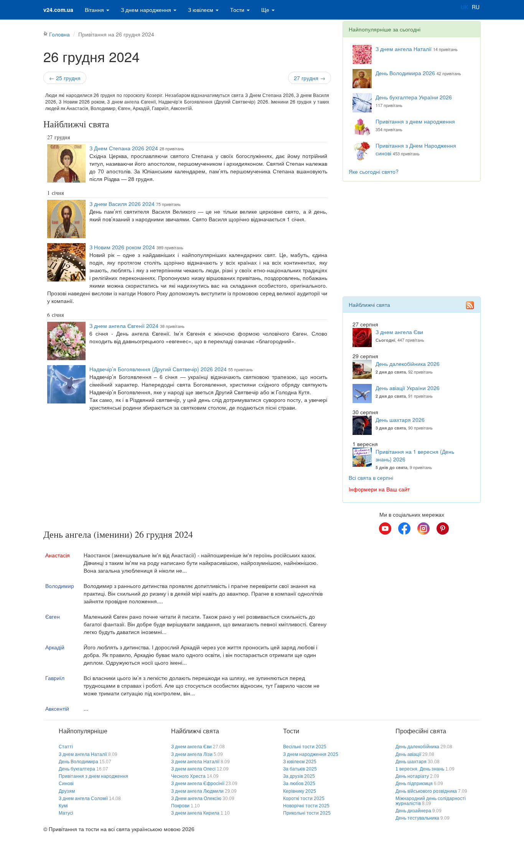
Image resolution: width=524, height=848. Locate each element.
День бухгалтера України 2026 (414, 97)
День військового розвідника (426, 791)
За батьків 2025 (300, 769)
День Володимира (78, 761)
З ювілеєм (201, 9)
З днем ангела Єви (399, 332)
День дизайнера (413, 810)
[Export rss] (470, 305)
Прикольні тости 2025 (307, 813)
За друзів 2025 (299, 776)
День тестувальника (417, 818)
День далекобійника (417, 746)
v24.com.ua (58, 9)
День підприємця (414, 783)
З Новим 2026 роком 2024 (122, 247)
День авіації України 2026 (408, 388)
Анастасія (57, 555)
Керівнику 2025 (299, 791)
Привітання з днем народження (415, 121)
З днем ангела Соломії (83, 798)
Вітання (95, 9)
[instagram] (423, 528)
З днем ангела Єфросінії (197, 783)
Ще (266, 9)
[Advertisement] (187, 471)
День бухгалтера (77, 769)
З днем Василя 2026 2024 (122, 203)
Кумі (63, 805)
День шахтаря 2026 (400, 419)
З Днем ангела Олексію (196, 798)
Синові (66, 783)
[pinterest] (442, 528)
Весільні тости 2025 (304, 746)
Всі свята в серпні (371, 477)
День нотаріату (412, 776)
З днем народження (147, 9)
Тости (238, 9)
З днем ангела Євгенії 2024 (123, 325)
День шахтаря (411, 761)
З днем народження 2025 (310, 754)
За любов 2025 (299, 783)
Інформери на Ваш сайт (379, 489)
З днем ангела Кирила (195, 813)
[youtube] (385, 528)
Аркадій (54, 647)
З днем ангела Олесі (193, 769)
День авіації (408, 754)
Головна (59, 34)
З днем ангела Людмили (197, 791)
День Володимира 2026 (405, 73)
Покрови (180, 805)
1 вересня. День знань (419, 769)
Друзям (67, 791)
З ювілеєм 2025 (299, 761)
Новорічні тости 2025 (306, 805)
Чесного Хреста (188, 776)
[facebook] (404, 528)
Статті (66, 746)
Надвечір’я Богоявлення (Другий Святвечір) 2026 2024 (158, 369)
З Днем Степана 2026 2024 (123, 148)
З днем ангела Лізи (192, 754)
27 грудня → (309, 78)
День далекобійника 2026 (408, 363)
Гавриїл (54, 678)
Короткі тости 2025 (304, 798)
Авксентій (57, 708)
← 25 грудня (65, 78)
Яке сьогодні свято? (374, 171)
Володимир (59, 585)
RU (476, 7)
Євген (52, 616)
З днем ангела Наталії (404, 49)
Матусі (66, 813)
